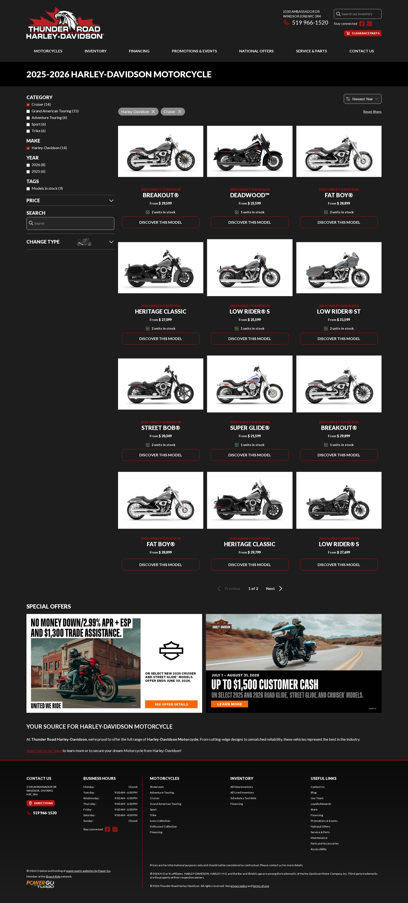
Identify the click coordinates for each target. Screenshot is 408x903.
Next (270, 588)
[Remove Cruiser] (179, 111)
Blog (313, 792)
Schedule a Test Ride (243, 798)
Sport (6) (39, 124)
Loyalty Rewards (321, 804)
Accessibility (319, 849)
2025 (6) (38, 171)
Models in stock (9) (47, 188)
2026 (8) (38, 164)
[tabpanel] (110, 804)
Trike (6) (39, 130)
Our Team (317, 798)
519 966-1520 (310, 22)
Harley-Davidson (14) (49, 147)
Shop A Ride (53, 876)
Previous (232, 588)
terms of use (261, 886)
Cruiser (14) (41, 104)
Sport (153, 809)
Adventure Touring (162, 792)
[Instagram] (369, 23)
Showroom (157, 787)
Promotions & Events (194, 51)
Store (314, 809)
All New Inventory (241, 787)
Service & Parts (311, 51)
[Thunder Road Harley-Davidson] (65, 23)
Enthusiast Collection (163, 826)
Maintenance (319, 838)
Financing (139, 51)
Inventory (95, 51)
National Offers (256, 51)
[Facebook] (362, 23)
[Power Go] (68, 884)
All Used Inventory (242, 792)
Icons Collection (160, 821)
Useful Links (323, 778)
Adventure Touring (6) (49, 117)
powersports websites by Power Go (88, 871)
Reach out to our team (44, 750)
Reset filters (372, 111)
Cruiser (155, 798)
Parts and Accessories (325, 843)
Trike (153, 815)
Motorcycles (48, 51)
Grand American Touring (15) (55, 111)
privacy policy (238, 886)
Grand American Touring (165, 804)
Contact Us (361, 51)
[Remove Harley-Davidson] (153, 111)
